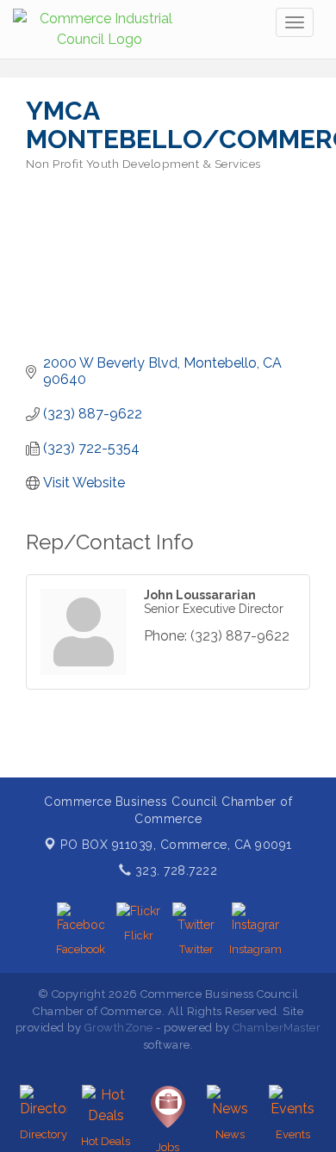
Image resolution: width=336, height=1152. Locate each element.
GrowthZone (118, 1027)
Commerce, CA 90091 (176, 845)
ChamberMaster (277, 1027)
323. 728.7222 (174, 870)
